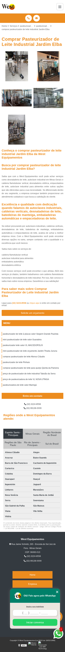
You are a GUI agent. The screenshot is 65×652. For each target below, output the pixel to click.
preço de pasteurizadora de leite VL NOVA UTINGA (26, 379)
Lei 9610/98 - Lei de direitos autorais (19, 528)
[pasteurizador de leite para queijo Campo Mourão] (17, 66)
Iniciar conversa (35, 622)
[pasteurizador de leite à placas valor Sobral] (17, 130)
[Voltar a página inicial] (9, 6)
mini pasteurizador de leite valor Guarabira (22, 339)
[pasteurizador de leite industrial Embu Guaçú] (48, 66)
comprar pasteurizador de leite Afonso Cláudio (24, 356)
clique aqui (35, 303)
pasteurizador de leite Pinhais (16, 362)
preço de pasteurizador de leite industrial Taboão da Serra (29, 373)
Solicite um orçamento (32, 313)
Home (32, 575)
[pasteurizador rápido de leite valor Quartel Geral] (48, 98)
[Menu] (59, 7)
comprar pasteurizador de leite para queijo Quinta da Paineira (31, 368)
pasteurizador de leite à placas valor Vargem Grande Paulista (30, 334)
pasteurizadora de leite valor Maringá (20, 385)
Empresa (32, 584)
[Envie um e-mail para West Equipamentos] (36, 18)
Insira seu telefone (35, 607)
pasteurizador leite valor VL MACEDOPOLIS (23, 345)
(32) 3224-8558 (19, 303)
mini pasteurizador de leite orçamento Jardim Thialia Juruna (30, 351)
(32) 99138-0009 (34, 408)
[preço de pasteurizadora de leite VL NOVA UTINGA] (17, 98)
